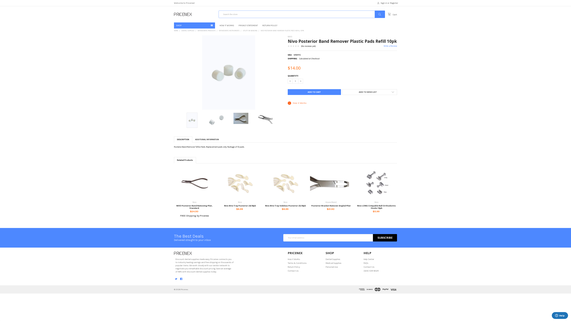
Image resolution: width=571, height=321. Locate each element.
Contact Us (293, 271)
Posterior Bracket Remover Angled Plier (331, 205)
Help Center (369, 259)
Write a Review (390, 46)
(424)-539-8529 (371, 271)
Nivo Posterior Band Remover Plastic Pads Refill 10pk (282, 31)
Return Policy (269, 25)
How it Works (226, 25)
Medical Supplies (333, 263)
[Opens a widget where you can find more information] (560, 316)
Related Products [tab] (185, 160)
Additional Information (207, 139)
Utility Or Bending (250, 31)
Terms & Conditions (297, 263)
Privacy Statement (248, 25)
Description (183, 139)
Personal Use (332, 267)
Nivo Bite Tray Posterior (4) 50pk (240, 205)
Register (394, 3)
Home (176, 31)
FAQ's (366, 263)
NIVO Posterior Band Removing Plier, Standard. (194, 206)
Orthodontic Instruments (229, 31)
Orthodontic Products (207, 31)
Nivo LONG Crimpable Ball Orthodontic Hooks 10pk (376, 206)
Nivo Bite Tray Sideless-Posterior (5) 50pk (285, 205)
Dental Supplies (187, 31)
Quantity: (293, 75)
